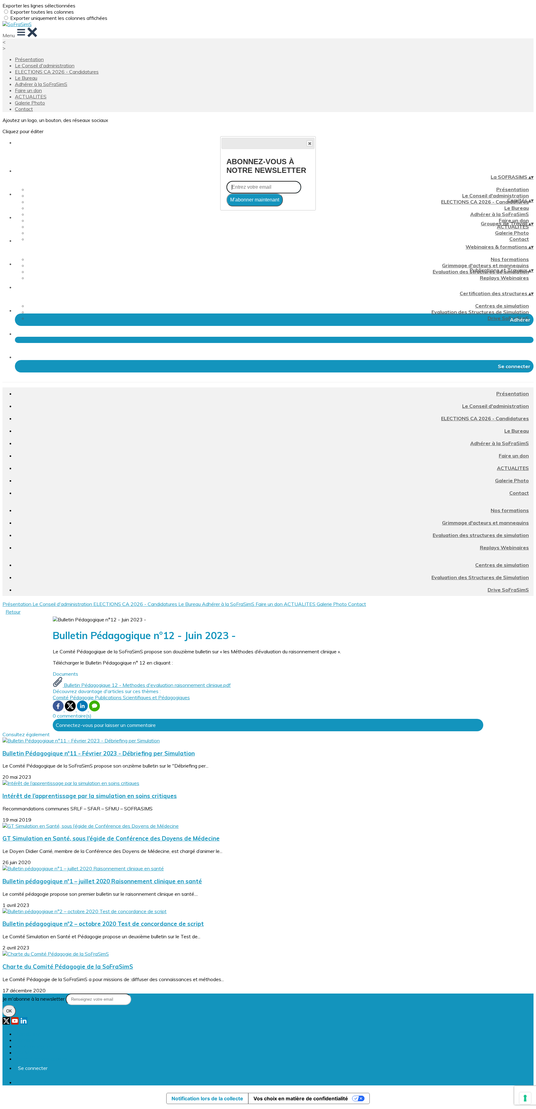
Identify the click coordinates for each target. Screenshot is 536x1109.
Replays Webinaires (504, 278)
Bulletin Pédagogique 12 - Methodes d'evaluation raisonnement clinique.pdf (147, 685)
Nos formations (510, 259)
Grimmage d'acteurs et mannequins (485, 265)
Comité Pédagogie (74, 697)
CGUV (22, 1052)
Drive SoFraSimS (508, 318)
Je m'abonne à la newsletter (34, 999)
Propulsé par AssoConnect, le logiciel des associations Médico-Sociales (93, 1082)
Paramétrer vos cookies (41, 1059)
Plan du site (28, 1034)
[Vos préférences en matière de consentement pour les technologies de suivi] (525, 1098)
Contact (24, 109)
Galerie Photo (30, 103)
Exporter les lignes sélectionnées (38, 5)
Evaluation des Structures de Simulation (480, 312)
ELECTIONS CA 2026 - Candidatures (57, 72)
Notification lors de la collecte (207, 1098)
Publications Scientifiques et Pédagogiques (142, 697)
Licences (24, 1040)
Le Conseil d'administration (44, 65)
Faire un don (28, 90)
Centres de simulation (502, 306)
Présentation (29, 59)
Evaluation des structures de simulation (481, 535)
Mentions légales (33, 1046)
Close (309, 143)
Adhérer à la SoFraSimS (41, 84)
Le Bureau (26, 78)
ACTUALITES (31, 96)
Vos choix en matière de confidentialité (300, 1098)
